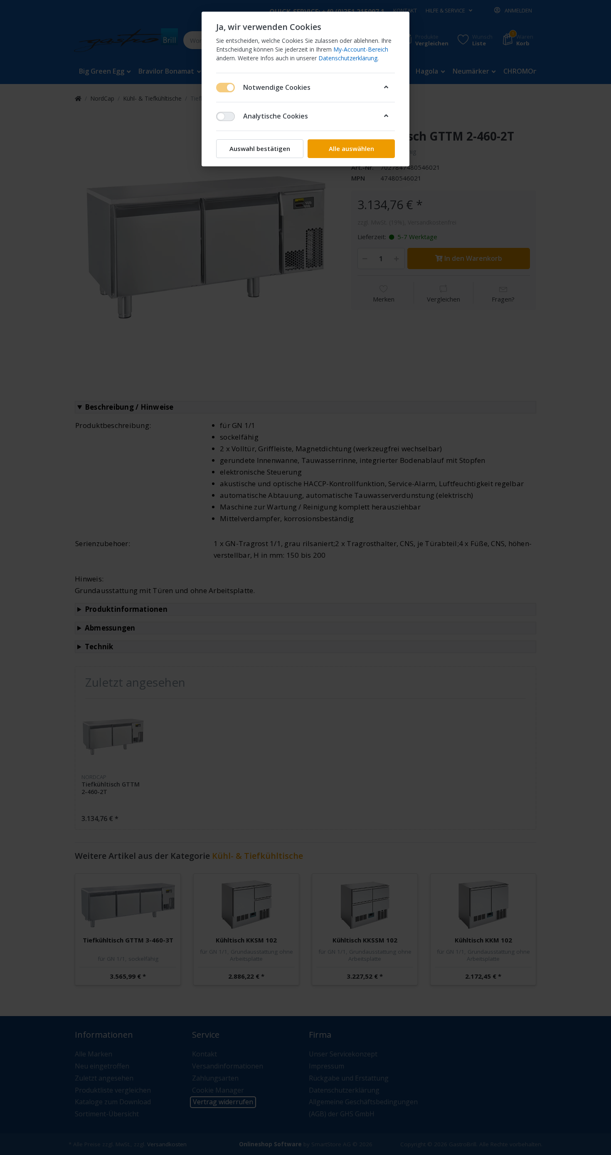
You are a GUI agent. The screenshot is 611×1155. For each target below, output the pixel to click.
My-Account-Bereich (360, 49)
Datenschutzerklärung (347, 58)
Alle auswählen (351, 148)
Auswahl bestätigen (259, 148)
